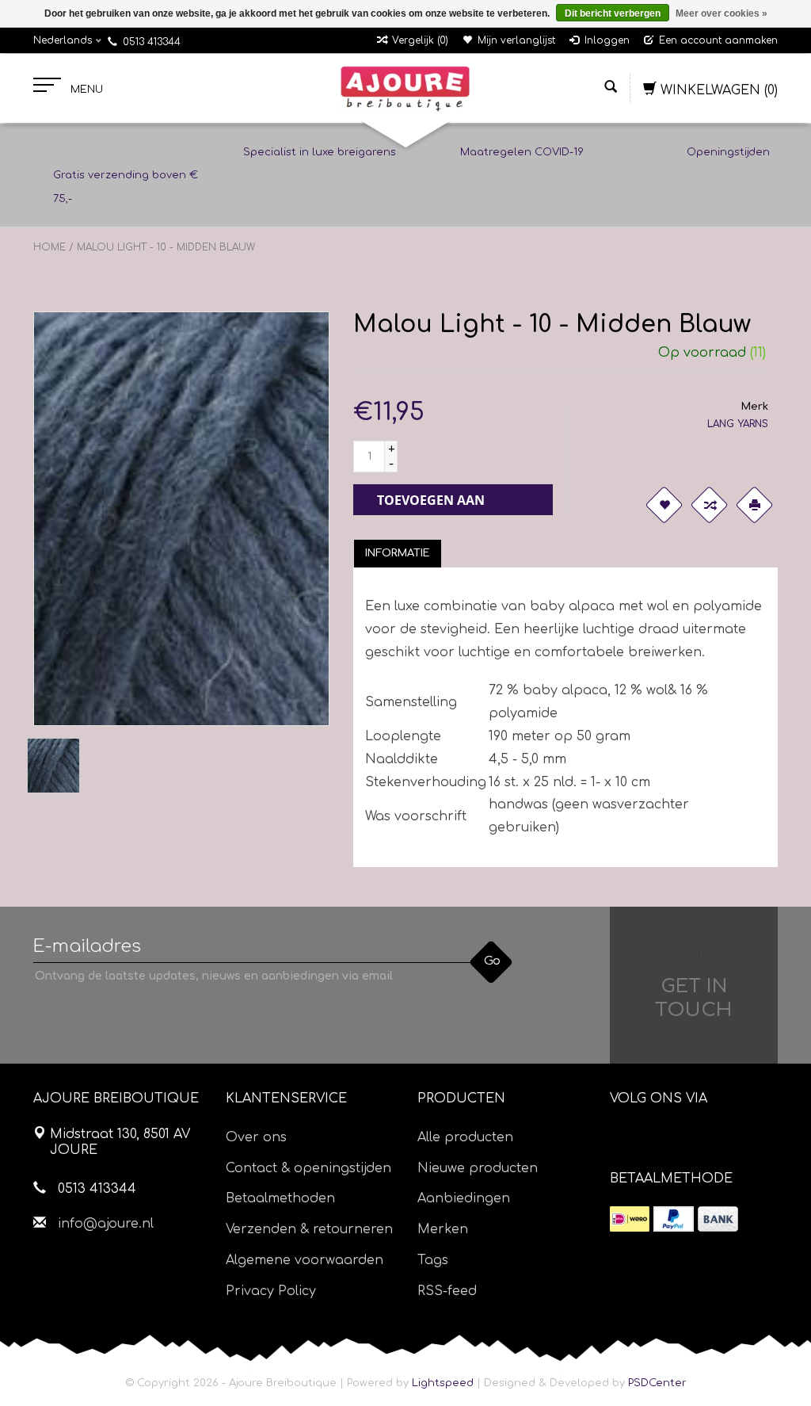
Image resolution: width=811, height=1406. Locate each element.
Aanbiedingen (463, 1198)
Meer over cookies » (721, 13)
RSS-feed (447, 1291)
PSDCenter (657, 1383)
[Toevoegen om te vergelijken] (709, 505)
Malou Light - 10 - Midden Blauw (166, 247)
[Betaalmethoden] (629, 1219)
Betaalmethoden (280, 1198)
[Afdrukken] (754, 505)
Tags (432, 1260)
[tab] (397, 553)
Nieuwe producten (477, 1168)
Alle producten (465, 1137)
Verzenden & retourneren (309, 1229)
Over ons (256, 1137)
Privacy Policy (271, 1291)
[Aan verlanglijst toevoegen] (664, 505)
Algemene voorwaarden (304, 1260)
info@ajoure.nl (106, 1224)
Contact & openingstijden (308, 1168)
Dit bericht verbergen (613, 13)
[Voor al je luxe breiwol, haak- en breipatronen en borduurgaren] (405, 89)
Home (49, 247)
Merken (442, 1229)
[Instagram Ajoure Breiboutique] (710, 1139)
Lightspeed (443, 1383)
